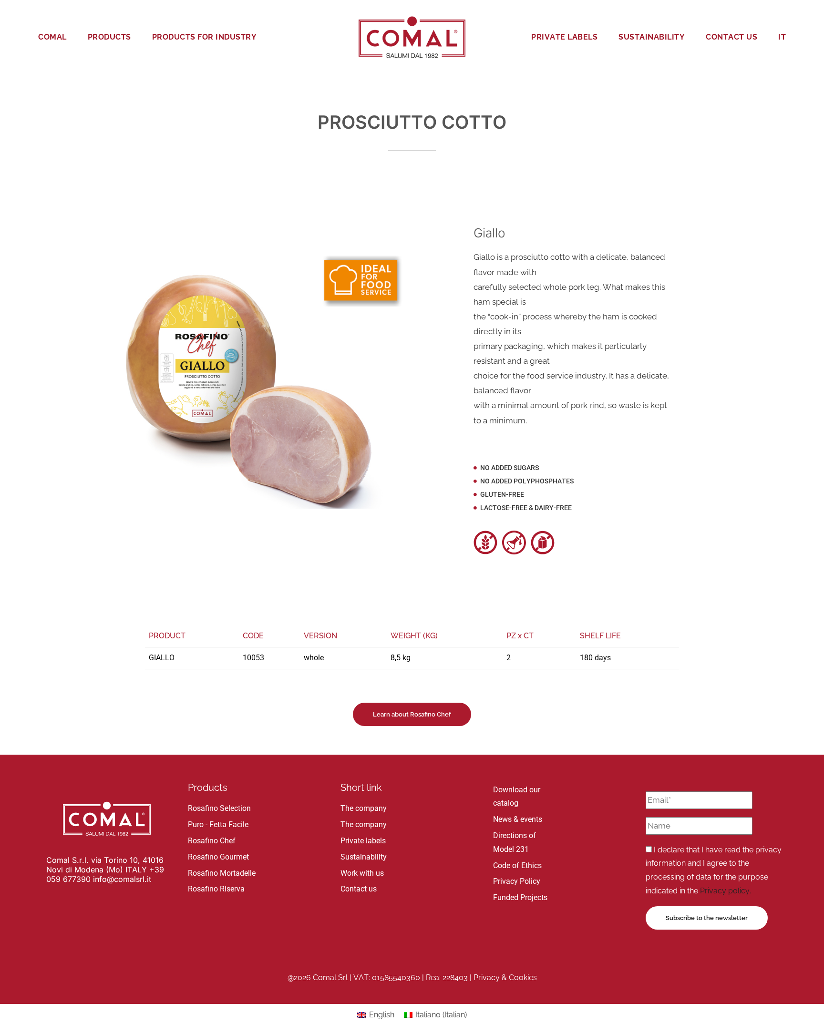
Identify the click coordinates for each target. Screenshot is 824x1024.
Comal (52, 36)
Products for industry (204, 36)
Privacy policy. (725, 890)
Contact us (731, 36)
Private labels (564, 36)
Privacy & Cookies (505, 977)
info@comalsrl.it (122, 879)
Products (109, 36)
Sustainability (651, 36)
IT (782, 36)
